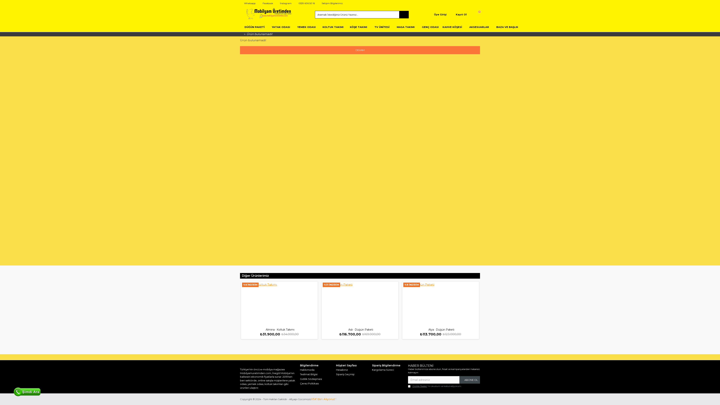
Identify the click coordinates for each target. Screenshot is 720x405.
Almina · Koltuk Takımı (280, 329)
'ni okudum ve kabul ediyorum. (437, 386)
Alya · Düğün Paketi (441, 329)
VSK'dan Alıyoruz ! (323, 399)
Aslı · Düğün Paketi (360, 329)
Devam (360, 50)
